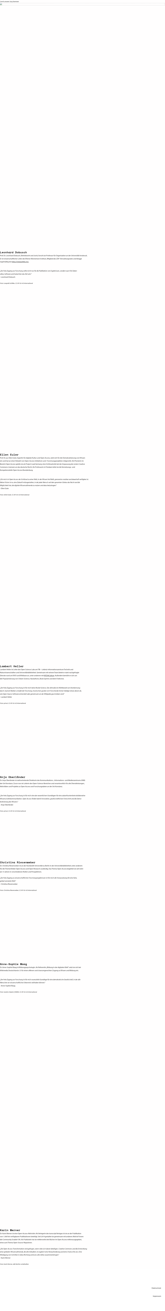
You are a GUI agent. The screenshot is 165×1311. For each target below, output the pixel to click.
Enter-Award (18, 4)
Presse (128, 4)
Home (48, 4)
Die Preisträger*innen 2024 (99, 4)
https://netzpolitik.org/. (20, 262)
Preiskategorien (60, 4)
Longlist (72, 4)
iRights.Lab (148, 4)
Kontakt (138, 4)
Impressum (157, 1296)
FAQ (157, 4)
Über (121, 4)
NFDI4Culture (49, 675)
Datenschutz (156, 1288)
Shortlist (82, 4)
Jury (114, 4)
